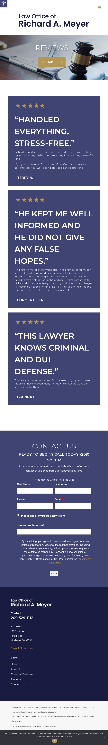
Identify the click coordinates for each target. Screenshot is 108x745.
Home (15, 664)
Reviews (16, 679)
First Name (24, 484)
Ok (54, 741)
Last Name (62, 484)
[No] (104, 737)
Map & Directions (22, 648)
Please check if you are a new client (43, 516)
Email (59, 499)
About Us (16, 669)
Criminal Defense (22, 674)
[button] (3, 3)
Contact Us (18, 684)
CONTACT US (50, 62)
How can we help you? (31, 525)
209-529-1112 (22, 618)
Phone (21, 499)
